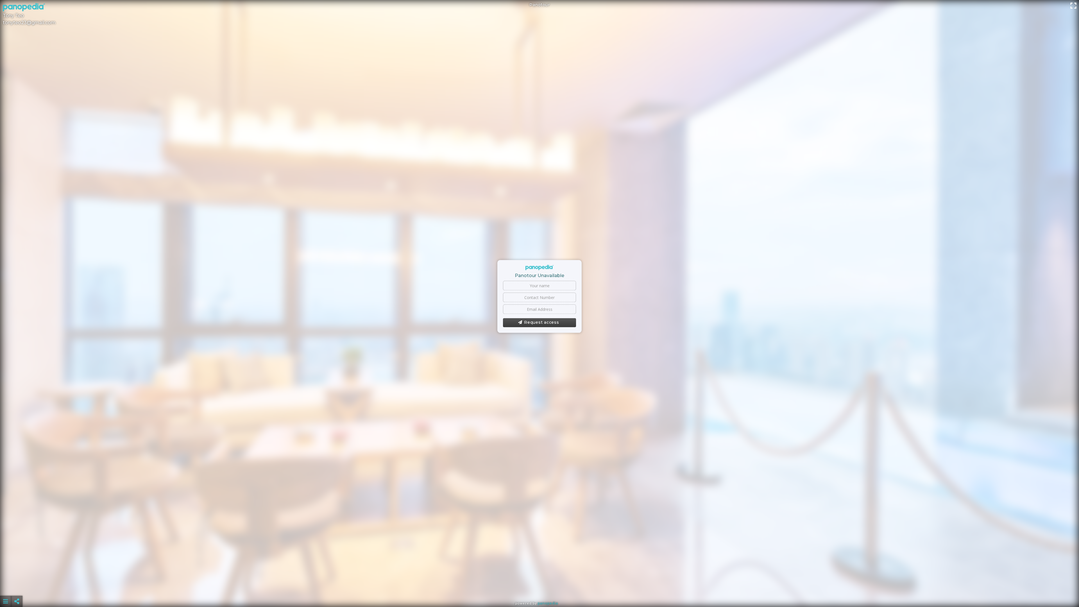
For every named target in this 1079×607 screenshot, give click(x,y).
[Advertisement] (539, 587)
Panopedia (548, 603)
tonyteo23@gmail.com (29, 22)
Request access (541, 322)
